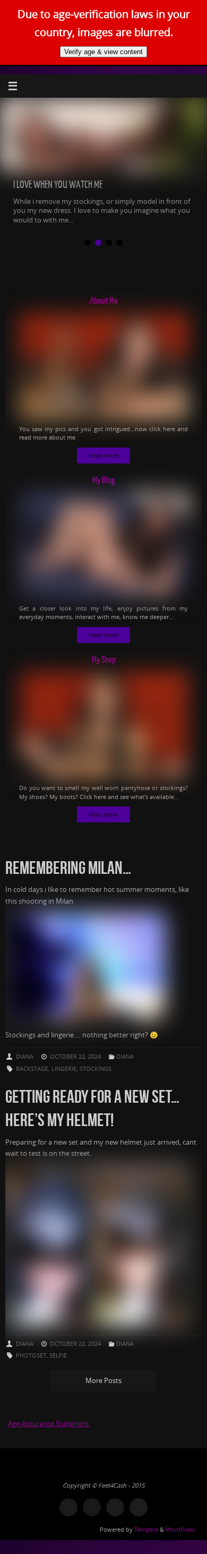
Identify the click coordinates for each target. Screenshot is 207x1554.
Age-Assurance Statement (48, 1423)
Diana (24, 1056)
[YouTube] (115, 1507)
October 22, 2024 (75, 1056)
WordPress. (181, 1529)
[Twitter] (68, 1507)
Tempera (146, 1529)
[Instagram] (139, 1507)
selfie (58, 1355)
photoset (31, 1355)
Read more (103, 455)
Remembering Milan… (68, 868)
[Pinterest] (92, 1507)
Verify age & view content (103, 52)
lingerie (63, 1068)
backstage (32, 1068)
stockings (95, 1068)
